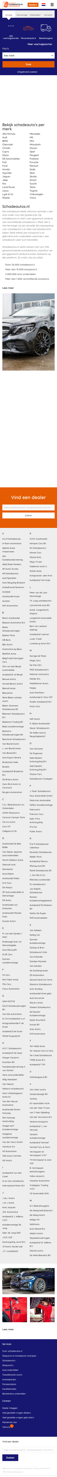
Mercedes (35, 133)
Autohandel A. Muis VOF (41, 697)
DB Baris (6, 640)
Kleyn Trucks (36, 561)
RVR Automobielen (38, 918)
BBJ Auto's (7, 644)
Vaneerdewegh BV (39, 1094)
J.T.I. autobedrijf (10, 1251)
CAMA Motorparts (11, 812)
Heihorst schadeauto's (13, 1088)
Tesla (32, 187)
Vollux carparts (37, 1176)
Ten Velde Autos (37, 1046)
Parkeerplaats (9, 1384)
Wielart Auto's (36, 1233)
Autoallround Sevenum (13, 587)
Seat (32, 172)
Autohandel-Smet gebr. (41, 993)
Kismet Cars (35, 552)
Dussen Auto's (9, 921)
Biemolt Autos (8, 688)
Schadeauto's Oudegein (41, 778)
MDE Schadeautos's (39, 669)
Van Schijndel (36, 956)
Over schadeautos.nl (12, 1351)
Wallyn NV (34, 1219)
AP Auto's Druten (10, 569)
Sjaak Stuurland (37, 1020)
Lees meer (8, 287)
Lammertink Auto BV (40, 605)
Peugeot (34, 155)
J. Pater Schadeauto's (40, 791)
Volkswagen (36, 194)
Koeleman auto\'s (38, 566)
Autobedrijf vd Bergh (12, 674)
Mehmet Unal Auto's (39, 674)
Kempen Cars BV (38, 543)
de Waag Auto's (37, 1215)
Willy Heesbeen (9, 1079)
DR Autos (6, 900)
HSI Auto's (7, 1160)
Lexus (5, 190)
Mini (32, 140)
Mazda (6, 197)
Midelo (33, 688)
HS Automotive (9, 1151)
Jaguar (6, 176)
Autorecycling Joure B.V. (14, 1242)
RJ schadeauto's (38, 884)
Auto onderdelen (10, 1370)
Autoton (6, 601)
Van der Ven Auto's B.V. (41, 1117)
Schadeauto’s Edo (38, 952)
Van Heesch (8, 1084)
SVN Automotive (37, 1033)
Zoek (28, 64)
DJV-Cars (7, 883)
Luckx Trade (36, 639)
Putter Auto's (36, 831)
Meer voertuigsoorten (40, 44)
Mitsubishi (35, 144)
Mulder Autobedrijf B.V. (41, 701)
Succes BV (34, 1024)
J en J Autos (8, 1202)
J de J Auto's (8, 1198)
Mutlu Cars (35, 706)
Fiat (4, 162)
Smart (33, 179)
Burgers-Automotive (12, 792)
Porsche (34, 162)
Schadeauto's (8, 1360)
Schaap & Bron (37, 947)
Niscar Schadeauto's (39, 728)
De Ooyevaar (36, 753)
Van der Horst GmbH (12, 1142)
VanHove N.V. (8, 1146)
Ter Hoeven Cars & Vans (41, 1050)
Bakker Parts (8, 635)
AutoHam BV (8, 1062)
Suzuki (33, 183)
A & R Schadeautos (11, 539)
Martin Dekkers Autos (12, 860)
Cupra (5, 151)
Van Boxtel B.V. (9, 753)
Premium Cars (36, 814)
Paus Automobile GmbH (41, 795)
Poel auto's (35, 809)
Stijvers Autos (36, 1002)
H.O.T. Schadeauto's (11, 1048)
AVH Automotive (10, 605)
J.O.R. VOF (7, 1237)
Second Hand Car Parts (41, 979)
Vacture (6, 1427)
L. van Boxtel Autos (11, 748)
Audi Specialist (9, 578)
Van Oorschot (36, 748)
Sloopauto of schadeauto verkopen (19, 1355)
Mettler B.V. (35, 679)
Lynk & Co (7, 194)
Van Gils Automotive (12, 1014)
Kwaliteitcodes (9, 1389)
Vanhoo (33, 1098)
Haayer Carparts (10, 1057)
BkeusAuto (7, 693)
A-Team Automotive (11, 543)
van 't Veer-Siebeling (40, 1112)
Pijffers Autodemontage (41, 805)
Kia (4, 183)
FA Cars (6, 975)
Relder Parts (36, 856)
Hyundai (7, 172)
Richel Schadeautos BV (41, 870)
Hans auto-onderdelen (13, 1075)
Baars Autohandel (11, 618)
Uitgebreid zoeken (27, 71)
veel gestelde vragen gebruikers (18, 1417)
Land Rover (8, 187)
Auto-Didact (8, 873)
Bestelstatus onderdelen (14, 1393)
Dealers (33, 4)
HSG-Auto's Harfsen (11, 1156)
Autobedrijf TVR (37, 1064)
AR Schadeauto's (10, 573)
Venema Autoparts (39, 1121)
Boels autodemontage (13, 726)
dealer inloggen (10, 1408)
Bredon (5, 766)
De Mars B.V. (36, 665)
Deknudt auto (8, 864)
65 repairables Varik (40, 1103)
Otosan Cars (36, 774)
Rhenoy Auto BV (37, 866)
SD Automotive (37, 975)
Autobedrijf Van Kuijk (40, 580)
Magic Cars (35, 660)
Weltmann (34, 1224)
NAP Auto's (35, 719)
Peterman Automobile (40, 800)
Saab (32, 169)
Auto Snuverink (37, 998)
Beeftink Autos (9, 653)
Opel (32, 151)
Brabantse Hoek (10, 762)
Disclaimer (27, 1468)
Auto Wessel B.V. (37, 1228)
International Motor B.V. (13, 1185)
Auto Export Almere (11, 757)
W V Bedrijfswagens (39, 1206)
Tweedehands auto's (12, 1374)
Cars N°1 (6, 826)
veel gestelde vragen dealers (16, 1412)
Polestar (34, 158)
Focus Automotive (10, 988)
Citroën (6, 148)
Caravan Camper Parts (13, 817)
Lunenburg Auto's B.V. (40, 643)
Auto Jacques (8, 1207)
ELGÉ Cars (7, 954)
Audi (4, 137)
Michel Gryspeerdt (11, 1036)
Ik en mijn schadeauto (13, 1181)
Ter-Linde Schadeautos (41, 1055)
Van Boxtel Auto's (10, 743)
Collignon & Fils (9, 831)
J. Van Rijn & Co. (37, 875)
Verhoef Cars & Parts (40, 1147)
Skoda (33, 176)
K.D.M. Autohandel (38, 539)
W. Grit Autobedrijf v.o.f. (13, 1018)
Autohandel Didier (11, 878)
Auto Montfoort (37, 692)
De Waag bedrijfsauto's (41, 1210)
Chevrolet (7, 144)
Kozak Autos (36, 571)
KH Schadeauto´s (38, 548)
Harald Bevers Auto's (12, 683)
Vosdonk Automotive (40, 1180)
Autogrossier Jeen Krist (41, 575)
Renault (34, 165)
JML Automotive (10, 1212)
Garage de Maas (38, 656)
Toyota (33, 190)
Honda (6, 169)
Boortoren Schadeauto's (14, 739)
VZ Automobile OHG (39, 1193)
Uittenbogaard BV (38, 1077)
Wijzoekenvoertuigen (40, 1238)
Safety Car (35, 935)
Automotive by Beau (12, 649)
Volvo (33, 197)
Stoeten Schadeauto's (40, 1007)
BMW (5, 140)
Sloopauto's (7, 1365)
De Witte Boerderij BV (40, 1255)
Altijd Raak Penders (11, 564)
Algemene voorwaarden (12, 1468)
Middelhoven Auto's (39, 683)
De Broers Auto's (10, 779)
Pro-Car (33, 827)
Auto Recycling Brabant (13, 582)
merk (5, 48)
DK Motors (7, 887)
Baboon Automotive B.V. (13, 622)
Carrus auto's (8, 822)
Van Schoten (36, 966)
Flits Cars (6, 984)
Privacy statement (40, 1468)
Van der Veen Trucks (40, 1108)
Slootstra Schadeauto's (41, 984)
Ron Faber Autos (10, 979)
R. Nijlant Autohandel (40, 723)
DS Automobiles (11, 158)
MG (31, 137)
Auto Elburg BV (9, 950)
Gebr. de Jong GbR (11, 1232)
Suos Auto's (35, 1029)
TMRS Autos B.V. (37, 1060)
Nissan (33, 148)
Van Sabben (36, 930)
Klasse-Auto (35, 557)
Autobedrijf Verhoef (39, 1142)
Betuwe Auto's (9, 679)
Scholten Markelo (38, 961)
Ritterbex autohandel (40, 879)
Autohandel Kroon (11, 596)
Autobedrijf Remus (39, 861)
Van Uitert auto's (38, 1089)
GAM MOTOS (8, 1001)
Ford (4, 165)
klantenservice (9, 1422)
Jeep (5, 179)
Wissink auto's (36, 1250)
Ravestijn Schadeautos (41, 852)
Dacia (5, 155)
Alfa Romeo (8, 133)
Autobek (6, 592)
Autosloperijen (9, 1379)
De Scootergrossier (39, 970)
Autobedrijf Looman (39, 634)
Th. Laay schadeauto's (41, 600)
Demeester (7, 869)
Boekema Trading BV (12, 722)
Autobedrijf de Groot (12, 1031)
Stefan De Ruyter (38, 913)
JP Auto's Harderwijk (12, 1246)
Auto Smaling (36, 989)
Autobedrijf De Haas (12, 1053)
